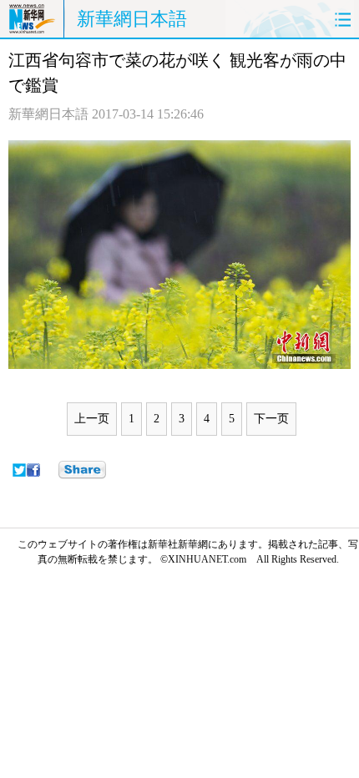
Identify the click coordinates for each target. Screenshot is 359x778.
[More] (82, 470)
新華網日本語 (132, 18)
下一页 (271, 418)
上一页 (91, 418)
